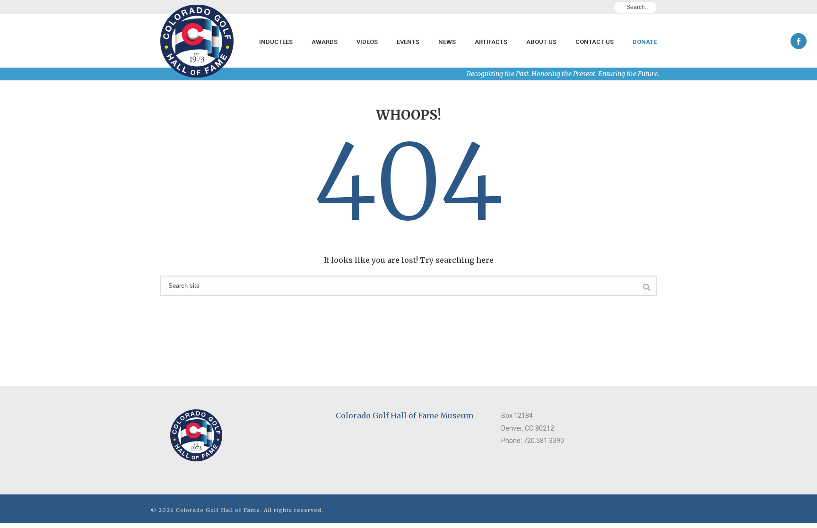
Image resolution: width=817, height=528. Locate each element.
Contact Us (594, 41)
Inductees (276, 41)
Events (408, 41)
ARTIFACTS (491, 41)
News (447, 41)
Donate (645, 41)
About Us (541, 41)
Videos (367, 41)
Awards (325, 41)
